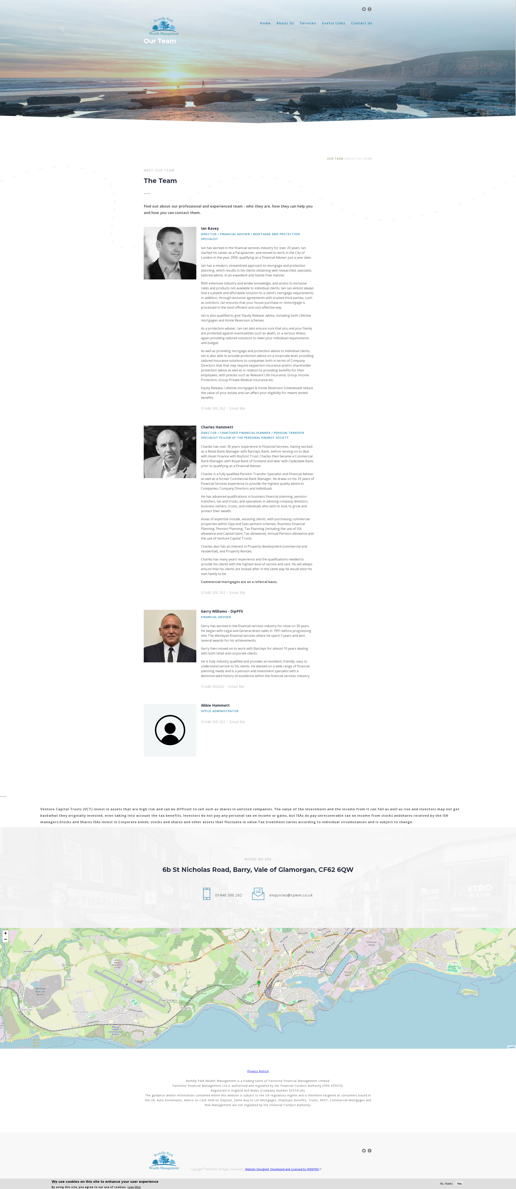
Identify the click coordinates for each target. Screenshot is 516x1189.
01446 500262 (212, 686)
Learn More (134, 1187)
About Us (285, 23)
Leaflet (511, 1047)
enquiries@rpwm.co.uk (291, 895)
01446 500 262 (213, 408)
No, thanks (446, 1183)
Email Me (237, 408)
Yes (459, 1183)
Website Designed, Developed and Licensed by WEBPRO (282, 1169)
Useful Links (333, 23)
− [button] (5, 939)
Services (308, 23)
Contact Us (361, 23)
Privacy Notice (258, 1071)
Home (265, 23)
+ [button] (5, 933)
